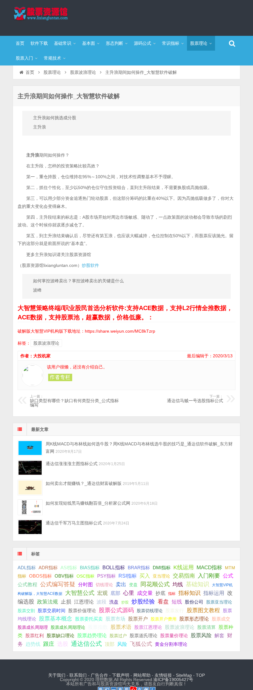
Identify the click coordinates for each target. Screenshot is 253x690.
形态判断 (114, 43)
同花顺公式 (155, 584)
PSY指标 (106, 576)
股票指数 (98, 627)
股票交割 (26, 610)
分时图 (85, 584)
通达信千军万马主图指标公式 (74, 522)
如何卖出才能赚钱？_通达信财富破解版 (84, 483)
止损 (66, 602)
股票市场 (115, 618)
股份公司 (194, 601)
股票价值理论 (82, 610)
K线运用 (183, 567)
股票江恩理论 (148, 627)
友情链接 (163, 675)
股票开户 (138, 618)
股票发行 (174, 610)
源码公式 (142, 43)
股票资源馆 (53, 17)
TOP (200, 675)
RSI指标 (127, 576)
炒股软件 (90, 265)
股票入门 (24, 58)
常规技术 (52, 58)
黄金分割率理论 (171, 644)
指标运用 (213, 593)
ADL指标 (27, 567)
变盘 (133, 584)
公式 (228, 576)
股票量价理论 (174, 635)
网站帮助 (142, 675)
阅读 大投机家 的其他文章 (60, 377)
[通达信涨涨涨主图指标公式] (30, 468)
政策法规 (47, 602)
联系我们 (78, 675)
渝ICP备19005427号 (173, 679)
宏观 (102, 593)
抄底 (160, 593)
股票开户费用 (163, 618)
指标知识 (189, 593)
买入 (144, 576)
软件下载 (39, 43)
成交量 (145, 593)
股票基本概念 (55, 619)
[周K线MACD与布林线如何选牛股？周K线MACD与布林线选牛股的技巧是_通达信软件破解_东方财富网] (30, 448)
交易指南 (184, 576)
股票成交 (221, 618)
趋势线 (33, 644)
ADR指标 (48, 567)
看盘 (163, 602)
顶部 (109, 644)
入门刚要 (209, 576)
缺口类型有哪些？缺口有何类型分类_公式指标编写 (74, 401)
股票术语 (120, 627)
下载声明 (120, 675)
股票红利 (34, 635)
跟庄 (48, 644)
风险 (122, 644)
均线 (177, 584)
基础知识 (197, 584)
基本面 (88, 43)
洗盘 (113, 601)
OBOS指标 (40, 576)
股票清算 (206, 627)
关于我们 (56, 675)
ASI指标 (68, 567)
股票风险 (201, 635)
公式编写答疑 (57, 584)
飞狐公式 (141, 644)
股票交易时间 (51, 610)
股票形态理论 (194, 618)
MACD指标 (209, 567)
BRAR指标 (139, 567)
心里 (128, 593)
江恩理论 (84, 601)
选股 (62, 644)
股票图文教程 (203, 610)
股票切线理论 (150, 610)
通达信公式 (86, 643)
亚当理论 (161, 576)
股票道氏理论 (143, 635)
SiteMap (184, 675)
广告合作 (99, 675)
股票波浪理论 (83, 72)
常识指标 (170, 43)
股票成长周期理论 (68, 627)
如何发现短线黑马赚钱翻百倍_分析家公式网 (88, 503)
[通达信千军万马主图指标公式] (30, 527)
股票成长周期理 (33, 627)
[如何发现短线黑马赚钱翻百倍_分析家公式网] (30, 507)
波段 (101, 601)
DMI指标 (162, 567)
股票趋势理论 (92, 635)
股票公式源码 (116, 610)
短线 (177, 602)
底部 (115, 593)
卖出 (121, 584)
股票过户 (118, 635)
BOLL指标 (113, 567)
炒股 (125, 602)
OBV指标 (64, 576)
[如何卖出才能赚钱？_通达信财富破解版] (30, 487)
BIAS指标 (90, 567)
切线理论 (104, 584)
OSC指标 (85, 576)
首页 (20, 43)
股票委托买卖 (89, 618)
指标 (172, 593)
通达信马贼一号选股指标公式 (195, 399)
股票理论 (198, 43)
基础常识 (62, 43)
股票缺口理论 (60, 635)
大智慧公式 (79, 593)
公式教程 (27, 584)
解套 (219, 635)
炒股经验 (143, 601)
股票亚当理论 (219, 602)
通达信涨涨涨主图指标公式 (71, 463)
